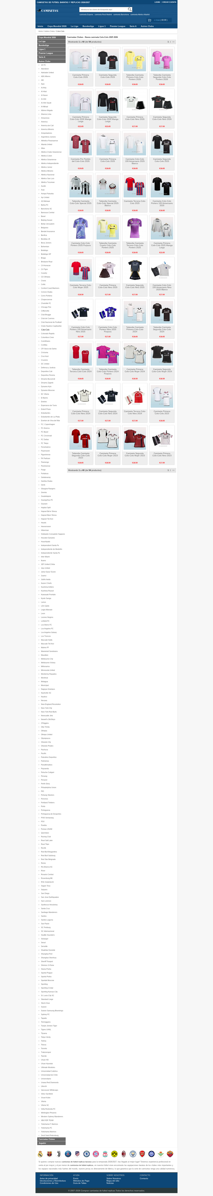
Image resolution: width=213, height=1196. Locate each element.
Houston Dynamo (47, 538)
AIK (42, 80)
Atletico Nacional (47, 175)
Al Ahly (43, 88)
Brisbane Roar (46, 262)
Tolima (43, 1041)
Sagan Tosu (45, 886)
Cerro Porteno (46, 296)
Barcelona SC (46, 209)
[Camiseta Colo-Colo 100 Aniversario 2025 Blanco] (135, 144)
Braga (43, 258)
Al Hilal (43, 91)
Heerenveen (45, 526)
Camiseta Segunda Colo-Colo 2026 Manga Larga (107, 119)
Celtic (42, 284)
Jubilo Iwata (45, 579)
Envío (75, 1178)
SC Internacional (47, 931)
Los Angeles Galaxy (48, 632)
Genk (42, 485)
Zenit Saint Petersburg (49, 1135)
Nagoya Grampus (47, 689)
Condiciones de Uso (49, 1183)
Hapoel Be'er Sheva (48, 511)
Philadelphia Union (48, 787)
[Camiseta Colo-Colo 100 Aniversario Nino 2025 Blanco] (162, 270)
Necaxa (43, 700)
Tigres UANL (45, 1030)
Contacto (144, 1178)
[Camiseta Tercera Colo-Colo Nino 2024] (135, 396)
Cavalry (43, 273)
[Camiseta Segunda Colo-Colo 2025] (162, 144)
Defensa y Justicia (47, 368)
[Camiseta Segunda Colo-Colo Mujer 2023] (135, 438)
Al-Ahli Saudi (45, 103)
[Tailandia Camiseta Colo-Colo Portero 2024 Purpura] (108, 354)
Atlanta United (46, 144)
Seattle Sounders (47, 935)
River (42, 871)
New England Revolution (50, 704)
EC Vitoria (44, 394)
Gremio (43, 492)
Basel (42, 216)
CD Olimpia (45, 277)
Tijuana (43, 1033)
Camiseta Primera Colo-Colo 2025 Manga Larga (162, 245)
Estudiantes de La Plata (50, 417)
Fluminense (45, 466)
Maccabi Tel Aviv (47, 644)
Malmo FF (44, 648)
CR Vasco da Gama (48, 349)
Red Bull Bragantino (48, 852)
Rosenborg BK (46, 878)
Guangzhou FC (46, 500)
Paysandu (44, 769)
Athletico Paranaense (49, 141)
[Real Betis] (161, 1154)
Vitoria (43, 1101)
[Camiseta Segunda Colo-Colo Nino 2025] (135, 270)
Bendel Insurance (47, 231)
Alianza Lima (45, 114)
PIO (42, 791)
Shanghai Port (46, 954)
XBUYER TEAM (46, 1120)
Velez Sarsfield (46, 1094)
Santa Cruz (45, 909)
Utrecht (43, 1086)
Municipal (44, 685)
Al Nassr (44, 95)
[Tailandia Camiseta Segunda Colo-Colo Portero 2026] (162, 60)
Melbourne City (46, 659)
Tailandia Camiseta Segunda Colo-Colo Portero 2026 (162, 77)
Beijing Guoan (46, 220)
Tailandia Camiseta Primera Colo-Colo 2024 (135, 329)
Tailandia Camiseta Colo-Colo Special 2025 (80, 202)
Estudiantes (45, 413)
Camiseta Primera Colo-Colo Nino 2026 (134, 118)
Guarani (43, 504)
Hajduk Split (45, 508)
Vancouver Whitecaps (49, 1090)
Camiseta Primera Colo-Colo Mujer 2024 (135, 370)
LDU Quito (44, 606)
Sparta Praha (45, 977)
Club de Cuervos (47, 318)
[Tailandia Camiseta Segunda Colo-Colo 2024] (162, 312)
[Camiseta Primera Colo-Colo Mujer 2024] (135, 354)
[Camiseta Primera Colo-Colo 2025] (108, 144)
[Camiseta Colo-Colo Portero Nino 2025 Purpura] (108, 312)
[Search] (130, 9)
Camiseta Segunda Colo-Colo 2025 (162, 160)
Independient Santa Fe (49, 545)
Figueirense (45, 455)
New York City (46, 708)
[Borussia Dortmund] (114, 1154)
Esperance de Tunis (48, 405)
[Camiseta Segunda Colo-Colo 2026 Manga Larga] (108, 102)
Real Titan (44, 844)
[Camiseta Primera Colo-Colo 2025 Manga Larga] (162, 228)
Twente (43, 1056)
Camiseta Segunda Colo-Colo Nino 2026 (162, 118)
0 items (157, 20)
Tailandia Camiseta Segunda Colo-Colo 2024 (162, 329)
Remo (43, 863)
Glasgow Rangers (47, 489)
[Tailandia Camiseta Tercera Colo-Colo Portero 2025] (135, 228)
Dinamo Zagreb (46, 383)
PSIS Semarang (47, 818)
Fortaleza (44, 474)
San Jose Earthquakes (49, 897)
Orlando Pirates (46, 746)
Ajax (42, 84)
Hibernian (44, 530)
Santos (43, 916)
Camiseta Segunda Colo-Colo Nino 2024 (107, 412)
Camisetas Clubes (47, 1139)
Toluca (43, 1045)
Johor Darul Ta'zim (48, 572)
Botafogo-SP (45, 254)
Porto (42, 806)
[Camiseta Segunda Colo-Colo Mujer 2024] (162, 354)
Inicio (40, 26)
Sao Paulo (44, 924)
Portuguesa (45, 810)
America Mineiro (47, 129)
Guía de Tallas (79, 1183)
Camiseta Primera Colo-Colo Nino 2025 (107, 286)
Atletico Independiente (49, 163)
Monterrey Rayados (48, 674)
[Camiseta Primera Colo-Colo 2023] (162, 396)
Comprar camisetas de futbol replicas (98, 1190)
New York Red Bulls (48, 712)
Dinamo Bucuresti (47, 379)
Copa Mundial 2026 (57, 26)
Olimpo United (46, 735)
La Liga (74, 26)
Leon (42, 613)
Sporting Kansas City (49, 992)
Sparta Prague (46, 973)
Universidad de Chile (49, 1075)
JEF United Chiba (47, 564)
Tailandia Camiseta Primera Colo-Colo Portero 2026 (135, 77)
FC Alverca (45, 428)
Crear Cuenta (169, 2)
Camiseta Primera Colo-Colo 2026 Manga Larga (80, 119)
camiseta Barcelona (121, 15)
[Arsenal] (142, 1154)
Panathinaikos (46, 765)
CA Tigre (44, 269)
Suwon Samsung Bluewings (51, 1011)
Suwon (43, 1007)
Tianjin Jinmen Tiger (48, 1026)
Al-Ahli (43, 99)
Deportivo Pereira (47, 375)
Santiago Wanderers (48, 912)
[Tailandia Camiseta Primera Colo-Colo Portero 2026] (135, 60)
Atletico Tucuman (47, 182)
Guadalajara (45, 496)
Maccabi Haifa (46, 640)
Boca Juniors (45, 243)
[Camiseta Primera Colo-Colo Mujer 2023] (108, 438)
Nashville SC (45, 693)
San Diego (44, 893)
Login (157, 2)
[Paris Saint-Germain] (68, 1154)
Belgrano (44, 228)
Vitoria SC (44, 1105)
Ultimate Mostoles (47, 1067)
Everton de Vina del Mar (50, 421)
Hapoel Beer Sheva (48, 515)
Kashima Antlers (47, 587)
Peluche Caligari (47, 772)
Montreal (44, 678)
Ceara (43, 281)
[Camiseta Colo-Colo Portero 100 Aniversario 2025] (162, 186)
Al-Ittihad (44, 107)
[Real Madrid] (40, 1154)
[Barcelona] (49, 1154)
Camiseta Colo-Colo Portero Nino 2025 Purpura (108, 329)
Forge (43, 470)
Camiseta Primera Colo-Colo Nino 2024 (80, 412)
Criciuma (44, 352)
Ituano (43, 561)
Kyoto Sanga (45, 598)
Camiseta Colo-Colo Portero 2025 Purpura (81, 244)
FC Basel (44, 432)
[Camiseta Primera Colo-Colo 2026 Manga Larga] (80, 102)
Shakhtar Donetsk (47, 950)
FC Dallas (44, 439)
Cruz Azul (44, 356)
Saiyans (43, 890)
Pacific (43, 753)
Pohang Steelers (47, 795)
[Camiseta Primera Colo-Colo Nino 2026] (135, 102)
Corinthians (45, 341)
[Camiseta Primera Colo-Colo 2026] (80, 60)
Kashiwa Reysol (47, 591)
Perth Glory (45, 784)
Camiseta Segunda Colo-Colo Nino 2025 (134, 286)
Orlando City (45, 742)
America (44, 122)
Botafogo (44, 250)
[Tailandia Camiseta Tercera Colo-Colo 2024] (80, 354)
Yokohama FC (46, 1128)
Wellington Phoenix (48, 1113)
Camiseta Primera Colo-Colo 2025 (108, 160)
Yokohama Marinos (48, 1132)
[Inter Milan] (151, 1154)
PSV (42, 822)
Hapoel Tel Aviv (46, 519)
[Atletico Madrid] (77, 1154)
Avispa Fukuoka (47, 194)
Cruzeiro (44, 360)
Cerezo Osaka (46, 292)
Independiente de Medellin (51, 549)
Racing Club (45, 837)
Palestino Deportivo (48, 757)
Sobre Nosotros (113, 1178)
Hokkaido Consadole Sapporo (52, 534)
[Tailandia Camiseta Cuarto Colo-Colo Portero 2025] (108, 228)
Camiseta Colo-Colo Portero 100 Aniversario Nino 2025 (80, 329)
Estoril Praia (45, 409)
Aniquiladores (46, 133)
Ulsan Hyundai (46, 1064)
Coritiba (43, 345)
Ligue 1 (102, 26)
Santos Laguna (46, 920)
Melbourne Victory (47, 663)
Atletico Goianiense (48, 160)
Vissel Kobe (45, 1098)
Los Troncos (45, 636)
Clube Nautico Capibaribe (51, 326)
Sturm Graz (45, 1003)
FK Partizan (45, 458)
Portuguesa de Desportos (50, 814)
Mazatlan (44, 655)
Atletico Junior (46, 167)
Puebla (43, 825)
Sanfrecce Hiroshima (49, 905)
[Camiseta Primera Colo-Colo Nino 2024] (80, 396)
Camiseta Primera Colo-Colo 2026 (80, 76)
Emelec (43, 402)
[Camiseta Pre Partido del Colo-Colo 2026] (80, 144)
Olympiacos (45, 738)
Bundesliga (88, 26)
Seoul (43, 943)
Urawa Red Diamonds (49, 1083)
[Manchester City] (133, 1154)
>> (173, 42)
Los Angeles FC (46, 629)
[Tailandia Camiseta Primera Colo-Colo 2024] (135, 312)
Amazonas (44, 118)
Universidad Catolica (49, 1071)
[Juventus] (58, 1154)
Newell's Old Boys (47, 719)
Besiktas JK (45, 239)
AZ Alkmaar (45, 201)
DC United (44, 364)
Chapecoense (46, 300)
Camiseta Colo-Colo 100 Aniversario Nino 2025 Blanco (161, 287)
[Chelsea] (86, 1154)
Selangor (44, 939)
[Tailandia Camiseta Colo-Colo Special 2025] (80, 186)
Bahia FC (44, 205)
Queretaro (44, 833)
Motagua (44, 682)
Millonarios (45, 666)
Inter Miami (45, 557)
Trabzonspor (45, 1052)
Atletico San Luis (47, 178)
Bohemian (44, 247)
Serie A (133, 26)
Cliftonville (44, 311)
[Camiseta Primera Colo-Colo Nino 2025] (108, 270)
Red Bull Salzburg (47, 856)
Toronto (43, 1048)
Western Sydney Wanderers (51, 1117)
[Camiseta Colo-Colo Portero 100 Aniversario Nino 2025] (80, 312)
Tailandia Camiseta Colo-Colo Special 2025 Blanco (108, 203)
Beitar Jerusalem (47, 224)
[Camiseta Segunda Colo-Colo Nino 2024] (108, 396)
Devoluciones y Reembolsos (53, 1181)
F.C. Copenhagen (47, 424)
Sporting (44, 984)
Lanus (43, 602)
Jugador (42, 1143)
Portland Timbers (47, 803)
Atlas (42, 148)
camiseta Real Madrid (103, 15)
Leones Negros (46, 617)
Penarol (43, 780)
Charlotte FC (45, 303)
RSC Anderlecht (47, 882)
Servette (44, 946)
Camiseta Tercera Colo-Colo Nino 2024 (135, 412)
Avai (42, 190)
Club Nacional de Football (51, 322)
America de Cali (47, 126)
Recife (43, 848)
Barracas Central (47, 213)
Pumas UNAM (46, 829)
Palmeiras (44, 761)
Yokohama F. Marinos (49, 1124)
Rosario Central (46, 874)
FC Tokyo (44, 443)
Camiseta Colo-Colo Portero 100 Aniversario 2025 (162, 203)
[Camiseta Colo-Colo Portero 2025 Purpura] (80, 228)
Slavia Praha (45, 969)
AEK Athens (45, 76)
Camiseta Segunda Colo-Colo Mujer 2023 (135, 454)
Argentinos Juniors (48, 137)
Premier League (117, 26)
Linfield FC (45, 621)
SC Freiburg (45, 927)
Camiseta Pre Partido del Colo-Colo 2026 (80, 160)
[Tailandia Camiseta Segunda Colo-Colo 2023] (80, 438)
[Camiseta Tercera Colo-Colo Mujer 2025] (80, 270)
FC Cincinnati (46, 436)
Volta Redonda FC (47, 1109)
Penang (43, 776)
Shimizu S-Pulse (47, 965)
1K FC (43, 65)
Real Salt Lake (46, 840)
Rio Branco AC (46, 867)
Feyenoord (45, 451)
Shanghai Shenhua (48, 958)
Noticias (110, 1183)
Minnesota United (47, 670)
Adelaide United (47, 73)
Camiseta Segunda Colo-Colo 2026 (107, 76)
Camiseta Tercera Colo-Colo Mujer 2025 (81, 286)
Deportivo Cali (46, 371)
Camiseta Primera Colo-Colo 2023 (162, 412)
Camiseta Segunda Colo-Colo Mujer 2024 (162, 370)
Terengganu (45, 1022)
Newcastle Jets (46, 716)
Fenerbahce (45, 447)
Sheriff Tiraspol (46, 961)
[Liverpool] (105, 1154)
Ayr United (44, 197)
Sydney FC (45, 1014)
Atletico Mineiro (46, 171)
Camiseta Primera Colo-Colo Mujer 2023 (108, 454)
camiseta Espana (86, 15)
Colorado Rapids (47, 334)
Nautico (43, 697)
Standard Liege (46, 999)
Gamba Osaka (46, 481)
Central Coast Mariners (49, 288)
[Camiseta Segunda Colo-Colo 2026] (108, 60)
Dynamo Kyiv (45, 387)
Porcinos (44, 799)
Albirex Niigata (46, 110)
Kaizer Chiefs (46, 583)
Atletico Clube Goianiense (51, 152)
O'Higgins (44, 723)
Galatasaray (45, 477)
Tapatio (43, 1018)
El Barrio (44, 398)
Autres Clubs (147, 26)
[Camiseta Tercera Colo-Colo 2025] (135, 186)
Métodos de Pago (81, 1181)
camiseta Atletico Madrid (140, 15)
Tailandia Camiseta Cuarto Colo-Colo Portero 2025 (107, 245)
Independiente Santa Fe (50, 553)
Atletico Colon (46, 156)
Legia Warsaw (46, 610)
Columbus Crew (47, 337)
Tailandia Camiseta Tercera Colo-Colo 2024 (81, 370)
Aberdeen (44, 69)
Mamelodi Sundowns (49, 651)
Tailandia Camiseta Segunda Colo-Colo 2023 (81, 455)
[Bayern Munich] (96, 1154)
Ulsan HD (44, 1060)
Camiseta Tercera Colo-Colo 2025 (135, 202)
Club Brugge (45, 315)
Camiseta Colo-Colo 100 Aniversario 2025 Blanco (135, 161)
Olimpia (43, 731)
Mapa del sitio (112, 1181)
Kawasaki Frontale (48, 595)
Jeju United (45, 568)
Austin (43, 186)
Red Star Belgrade (48, 859)
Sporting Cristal (46, 988)
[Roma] (170, 1154)
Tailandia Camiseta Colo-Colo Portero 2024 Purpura (108, 371)
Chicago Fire (45, 307)
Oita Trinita (45, 727)
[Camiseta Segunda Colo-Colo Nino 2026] (162, 102)
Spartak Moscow (47, 980)
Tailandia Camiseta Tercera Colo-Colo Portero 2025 (135, 245)
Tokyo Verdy (45, 1037)
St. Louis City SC (47, 996)
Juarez (43, 576)
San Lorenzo (45, 901)
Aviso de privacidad (49, 1178)
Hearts (43, 523)
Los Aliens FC (46, 625)
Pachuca (44, 750)
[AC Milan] (123, 1154)
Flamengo (44, 462)
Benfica (43, 235)
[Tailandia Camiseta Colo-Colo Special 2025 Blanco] (108, 186)
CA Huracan (45, 265)
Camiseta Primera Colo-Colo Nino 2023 (162, 454)
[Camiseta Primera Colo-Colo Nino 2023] (162, 438)
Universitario (45, 1079)
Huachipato (45, 542)
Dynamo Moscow (47, 390)
